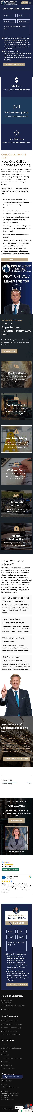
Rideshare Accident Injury (12, 1028)
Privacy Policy (7, 1065)
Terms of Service (8, 1068)
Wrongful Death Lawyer (22, 751)
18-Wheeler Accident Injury (12, 1024)
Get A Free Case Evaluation (12, 1048)
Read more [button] (5, 892)
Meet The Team (16, 820)
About (5, 1051)
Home (5, 1044)
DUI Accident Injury (10, 1031)
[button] (16, 288)
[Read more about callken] (9, 2)
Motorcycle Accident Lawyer (11, 741)
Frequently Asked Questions (13, 1058)
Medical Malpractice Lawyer (11, 746)
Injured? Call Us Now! (13, 1076)
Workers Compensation (11, 1034)
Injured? (6, 1055)
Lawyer (26, 743)
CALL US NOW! (9, 351)
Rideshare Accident (15, 743)
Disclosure (6, 1062)
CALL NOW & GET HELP (16, 759)
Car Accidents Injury (10, 1021)
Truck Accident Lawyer (16, 738)
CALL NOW (9, 260)
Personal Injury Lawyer (9, 736)
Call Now (25, 2)
